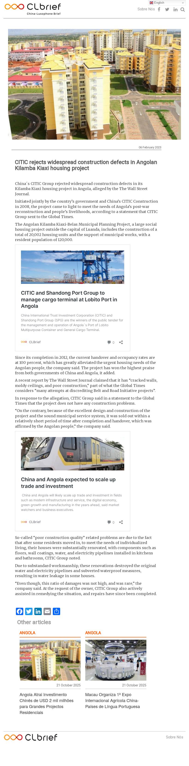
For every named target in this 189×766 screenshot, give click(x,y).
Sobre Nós (146, 9)
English (158, 2)
